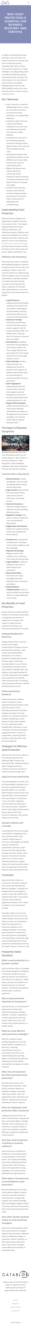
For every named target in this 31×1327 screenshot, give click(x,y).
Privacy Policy (15, 1307)
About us (15, 1304)
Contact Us (15, 1311)
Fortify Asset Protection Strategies (15, 243)
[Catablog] (5, 2)
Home (15, 1300)
